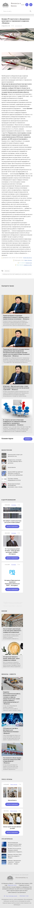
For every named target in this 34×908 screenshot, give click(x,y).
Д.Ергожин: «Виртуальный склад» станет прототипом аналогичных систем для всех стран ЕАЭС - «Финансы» (16, 387)
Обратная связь (12, 885)
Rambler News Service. (27, 257)
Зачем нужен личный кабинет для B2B (12, 827)
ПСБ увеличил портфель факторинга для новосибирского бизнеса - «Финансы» (11, 730)
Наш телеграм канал (11, 896)
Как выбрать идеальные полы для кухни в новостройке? (12, 521)
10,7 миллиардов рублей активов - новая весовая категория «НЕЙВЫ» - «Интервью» (12, 551)
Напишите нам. (29, 262)
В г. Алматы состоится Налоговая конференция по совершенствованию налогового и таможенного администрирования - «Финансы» (14, 422)
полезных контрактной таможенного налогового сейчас (17, 274)
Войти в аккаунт (26, 4)
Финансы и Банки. (18, 4)
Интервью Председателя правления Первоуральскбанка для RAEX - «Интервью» (12, 582)
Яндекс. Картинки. (28, 260)
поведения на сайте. (27, 265)
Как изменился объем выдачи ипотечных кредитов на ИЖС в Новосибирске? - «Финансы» (12, 760)
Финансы (7, 271)
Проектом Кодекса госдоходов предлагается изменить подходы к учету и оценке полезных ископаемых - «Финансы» (16, 317)
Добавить (28, 439)
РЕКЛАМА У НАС (24, 896)
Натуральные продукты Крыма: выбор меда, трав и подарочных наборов (11, 658)
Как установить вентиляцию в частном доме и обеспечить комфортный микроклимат (12, 630)
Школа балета (12, 800)
